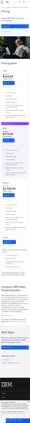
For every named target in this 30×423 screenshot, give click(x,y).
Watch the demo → (7, 315)
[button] (24, 2)
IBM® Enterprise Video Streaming (16, 321)
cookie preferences (6, 413)
